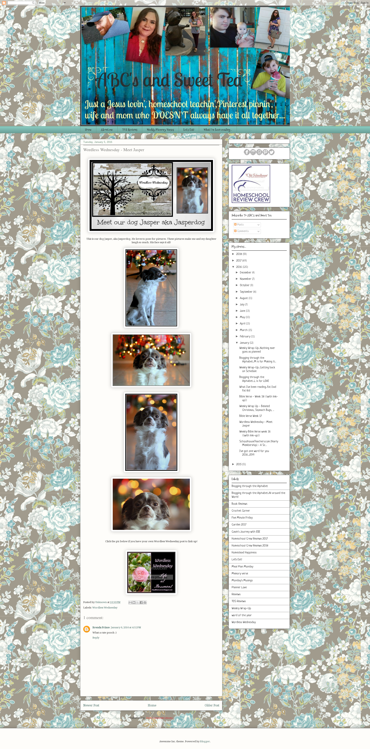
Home (88, 129)
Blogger (205, 741)
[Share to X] (138, 602)
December (246, 272)
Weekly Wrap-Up (241, 608)
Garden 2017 (239, 524)
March (244, 330)
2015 (239, 464)
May (243, 317)
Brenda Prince (101, 627)
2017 (239, 260)
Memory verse (240, 573)
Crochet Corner (241, 511)
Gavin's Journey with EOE (246, 532)
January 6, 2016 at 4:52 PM (126, 627)
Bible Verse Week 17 (250, 416)
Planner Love (239, 587)
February (245, 336)
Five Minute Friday (242, 517)
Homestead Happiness (244, 552)
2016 (239, 267)
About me (107, 129)
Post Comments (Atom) (159, 717)
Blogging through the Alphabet (250, 486)
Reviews (236, 594)
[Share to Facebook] (141, 602)
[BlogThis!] (134, 602)
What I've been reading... (218, 129)
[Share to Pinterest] (145, 602)
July (242, 304)
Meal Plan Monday (242, 566)
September (246, 292)
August (244, 298)
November (246, 279)
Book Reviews (239, 504)
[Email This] (130, 602)
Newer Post (91, 705)
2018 (239, 254)
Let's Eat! (188, 129)
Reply (95, 637)
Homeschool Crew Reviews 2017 (250, 538)
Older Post (212, 705)
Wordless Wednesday (104, 607)
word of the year (242, 615)
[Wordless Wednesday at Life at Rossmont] (151, 593)
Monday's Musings (242, 580)
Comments (242, 231)
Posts (240, 224)
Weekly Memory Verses (160, 129)
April (243, 323)
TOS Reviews (129, 129)
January (245, 343)
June (243, 311)
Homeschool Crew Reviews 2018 (250, 545)
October (245, 285)
